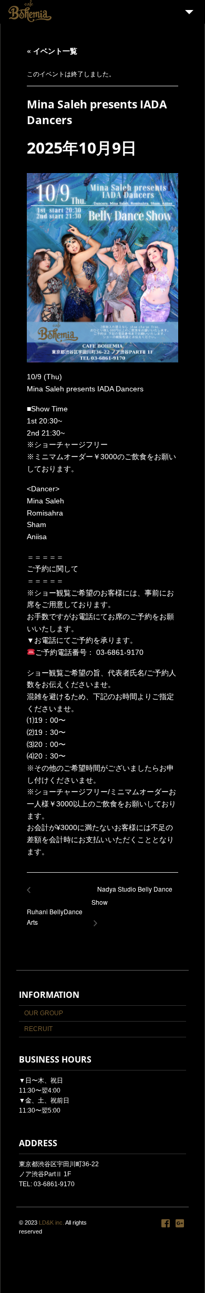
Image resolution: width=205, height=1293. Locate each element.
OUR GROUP (43, 1013)
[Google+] (179, 1223)
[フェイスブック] (165, 1223)
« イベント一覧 (52, 50)
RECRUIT (38, 1029)
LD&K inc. (51, 1222)
